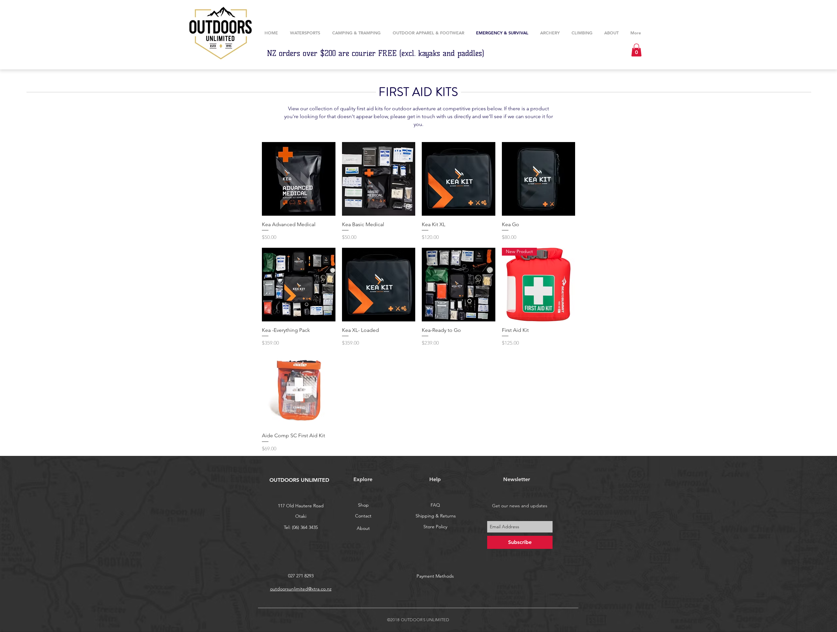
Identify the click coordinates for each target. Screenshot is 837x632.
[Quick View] (298, 179)
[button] (550, 33)
